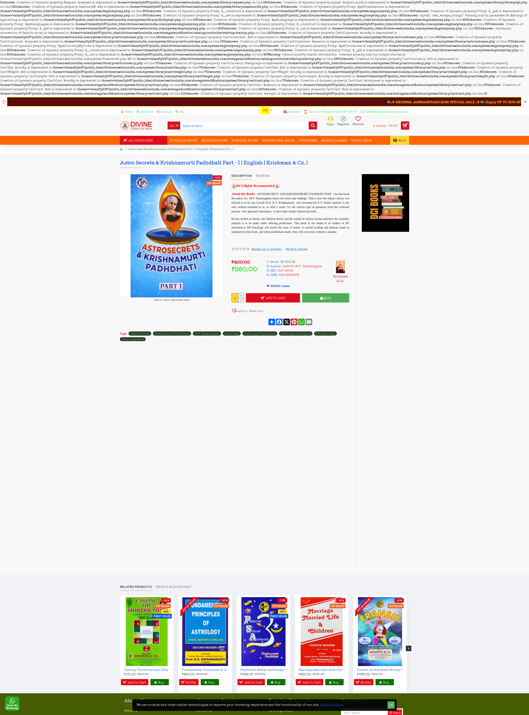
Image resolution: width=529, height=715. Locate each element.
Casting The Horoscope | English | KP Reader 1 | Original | (148, 669)
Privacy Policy (331, 704)
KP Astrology (325, 333)
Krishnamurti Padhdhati (172, 333)
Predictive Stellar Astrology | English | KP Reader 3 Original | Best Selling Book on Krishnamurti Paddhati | (264, 669)
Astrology (231, 333)
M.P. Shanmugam (206, 333)
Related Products (136, 587)
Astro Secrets (140, 333)
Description (241, 176)
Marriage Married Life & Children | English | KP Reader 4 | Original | (323, 669)
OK (391, 705)
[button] (120, 648)
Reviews (263, 176)
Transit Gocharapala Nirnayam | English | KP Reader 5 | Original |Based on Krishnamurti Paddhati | (381, 669)
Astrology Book (133, 339)
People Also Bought (174, 587)
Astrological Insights (296, 333)
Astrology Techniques (260, 333)
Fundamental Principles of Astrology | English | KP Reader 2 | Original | (206, 669)
